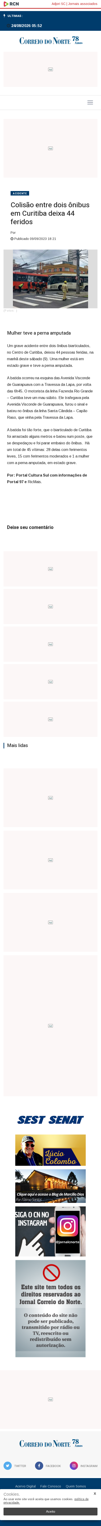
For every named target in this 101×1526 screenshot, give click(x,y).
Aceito (50, 1511)
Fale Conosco (50, 1486)
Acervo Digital (25, 1486)
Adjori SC (59, 4)
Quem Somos (76, 1486)
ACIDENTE (20, 194)
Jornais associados (82, 4)
